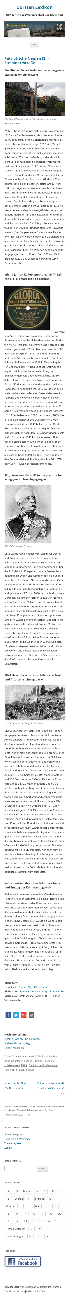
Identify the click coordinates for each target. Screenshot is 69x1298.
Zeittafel (8, 1147)
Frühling (39, 1198)
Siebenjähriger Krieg (17, 1043)
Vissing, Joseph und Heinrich (22, 1039)
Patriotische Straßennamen (43, 1065)
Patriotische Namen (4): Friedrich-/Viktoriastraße (51, 1088)
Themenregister (12, 1143)
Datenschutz (32, 1291)
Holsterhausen (12, 1065)
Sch (26, 1221)
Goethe (10, 1206)
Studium (45, 1221)
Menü (34, 44)
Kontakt (8, 1291)
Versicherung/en (15, 1236)
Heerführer (48, 1061)
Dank (43, 1291)
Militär (24, 1065)
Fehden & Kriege (33, 1061)
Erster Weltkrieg (14, 1047)
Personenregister (13, 1134)
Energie (19, 1198)
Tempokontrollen (15, 1228)
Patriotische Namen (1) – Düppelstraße (27, 987)
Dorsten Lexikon (34, 7)
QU (59, 1213)
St (34, 1221)
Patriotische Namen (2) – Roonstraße (42, 991)
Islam (38, 1206)
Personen (9, 1069)
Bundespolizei (30, 1191)
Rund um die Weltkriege (17, 1139)
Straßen (20, 1069)
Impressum (19, 1291)
